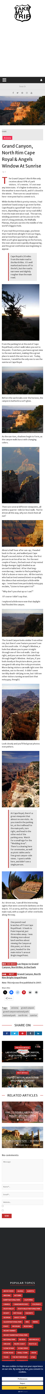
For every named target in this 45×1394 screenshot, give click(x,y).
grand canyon (27, 1008)
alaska (20, 1291)
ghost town (19, 1317)
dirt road (17, 1313)
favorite (29, 1313)
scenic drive (23, 1348)
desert (6, 1313)
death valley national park (29, 1309)
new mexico (34, 1339)
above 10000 (9, 1291)
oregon (7, 1344)
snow (33, 1353)
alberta (30, 1291)
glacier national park (13, 1322)
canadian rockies (21, 1304)
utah (33, 1357)
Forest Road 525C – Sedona (22, 1140)
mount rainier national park (16, 1335)
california (28, 1300)
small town (22, 1353)
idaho (6, 1326)
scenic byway (9, 1348)
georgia (7, 1317)
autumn (17, 1295)
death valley (9, 1309)
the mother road (19, 1357)
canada (7, 1304)
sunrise (33, 1015)
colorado (36, 1304)
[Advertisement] (22, 49)
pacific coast (19, 1344)
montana (28, 1326)
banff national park (12, 1300)
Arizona (7, 138)
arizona (14, 1008)
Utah (21, 1120)
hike (27, 1322)
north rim (22, 1015)
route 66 (32, 1344)
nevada (22, 1339)
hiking (35, 1322)
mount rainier (10, 1331)
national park (9, 1015)
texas (6, 1357)
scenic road (8, 1353)
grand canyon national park (16, 1011)
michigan (16, 1326)
